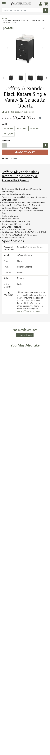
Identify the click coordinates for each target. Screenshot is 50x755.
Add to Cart (26, 152)
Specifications (13, 241)
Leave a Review (25, 335)
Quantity (6, 140)
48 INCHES (34, 128)
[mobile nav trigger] (4, 4)
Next (46, 77)
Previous (3, 77)
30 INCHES (8, 134)
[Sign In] (39, 4)
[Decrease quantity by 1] (4, 145)
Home (4, 18)
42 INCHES (8, 128)
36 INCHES (21, 128)
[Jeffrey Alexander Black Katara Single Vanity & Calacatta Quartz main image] (25, 48)
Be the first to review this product (19, 112)
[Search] (45, 10)
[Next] (42, 47)
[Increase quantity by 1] (45, 145)
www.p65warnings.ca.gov (28, 311)
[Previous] (7, 47)
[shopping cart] (45, 4)
